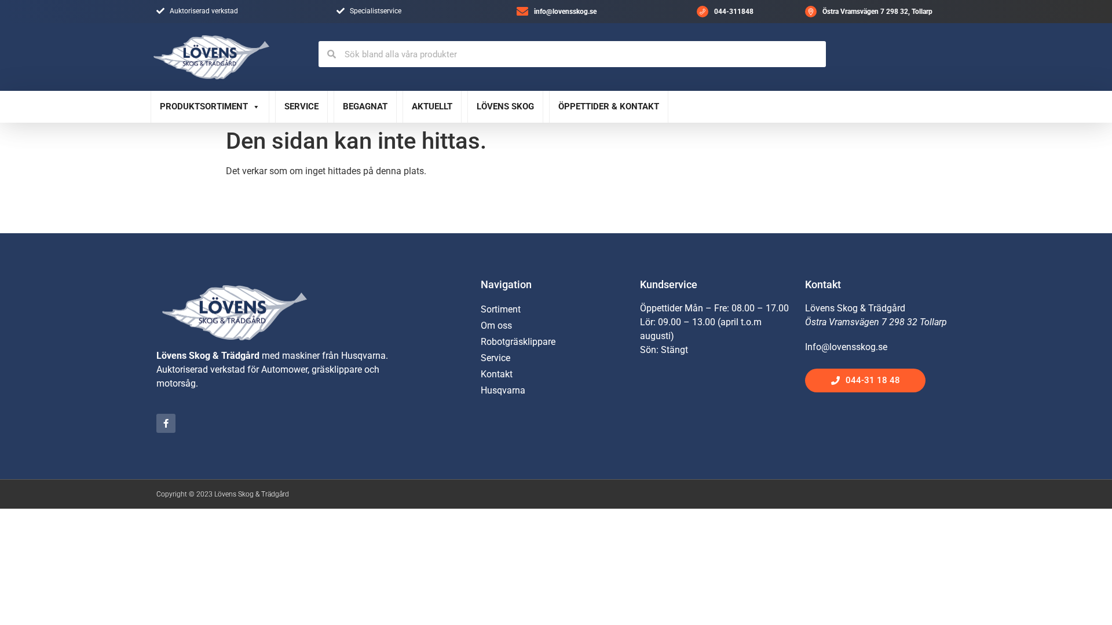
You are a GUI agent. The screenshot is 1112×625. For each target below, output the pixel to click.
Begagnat (365, 106)
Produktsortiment (204, 106)
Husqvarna (503, 390)
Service (301, 106)
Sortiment (501, 309)
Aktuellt (432, 106)
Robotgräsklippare (518, 341)
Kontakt (497, 374)
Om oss (496, 325)
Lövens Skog (505, 106)
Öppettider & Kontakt (608, 106)
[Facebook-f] (165, 423)
